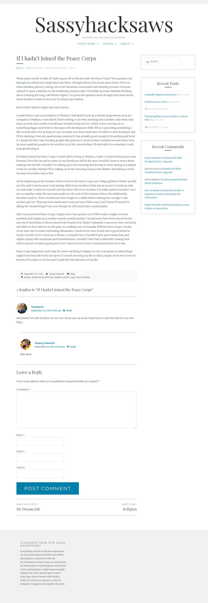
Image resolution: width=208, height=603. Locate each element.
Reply (69, 310)
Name (20, 435)
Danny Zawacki (56, 274)
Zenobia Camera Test (156, 101)
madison (58, 277)
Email (20, 451)
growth (45, 277)
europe (27, 277)
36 (146, 127)
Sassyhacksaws (104, 23)
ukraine (86, 277)
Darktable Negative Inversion (160, 94)
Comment (23, 389)
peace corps (69, 277)
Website (20, 467)
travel (79, 277)
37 (146, 109)
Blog (20, 68)
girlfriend (36, 277)
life (51, 277)
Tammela (37, 306)
